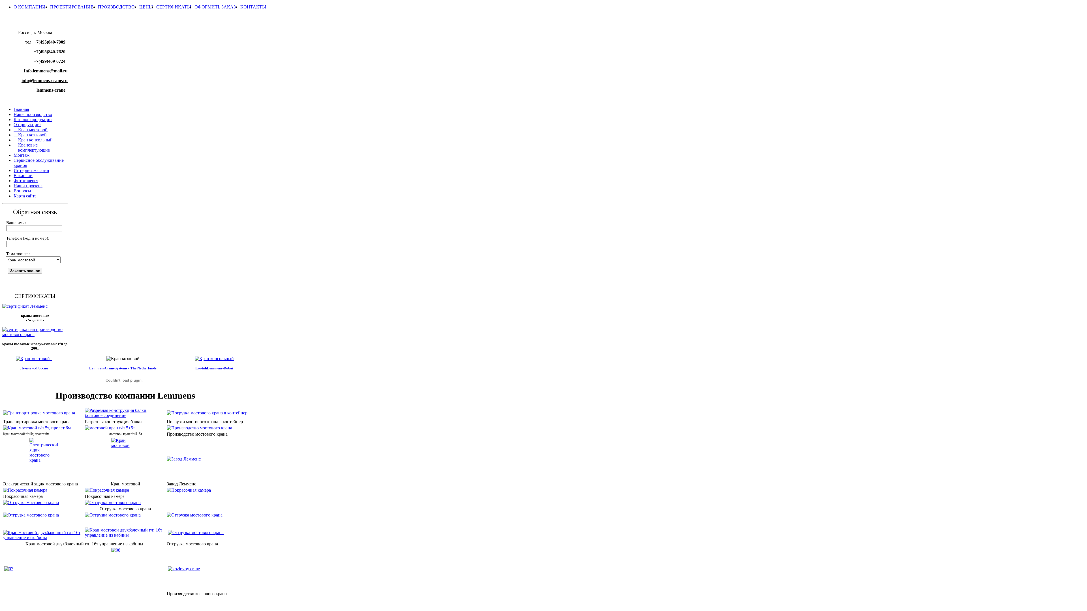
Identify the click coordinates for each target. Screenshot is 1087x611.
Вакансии (23, 175)
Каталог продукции (33, 119)
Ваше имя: (16, 222)
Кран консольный (33, 139)
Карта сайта (25, 195)
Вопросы (22, 190)
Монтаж (21, 155)
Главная (21, 109)
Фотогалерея (26, 180)
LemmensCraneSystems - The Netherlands (123, 368)
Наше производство (33, 114)
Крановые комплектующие (32, 147)
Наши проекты (28, 185)
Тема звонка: (18, 253)
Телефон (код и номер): (27, 238)
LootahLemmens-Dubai (214, 368)
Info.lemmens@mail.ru (46, 70)
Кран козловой (30, 134)
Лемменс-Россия (34, 368)
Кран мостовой (31, 129)
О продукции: (27, 124)
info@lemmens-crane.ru (45, 80)
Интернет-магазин (31, 170)
